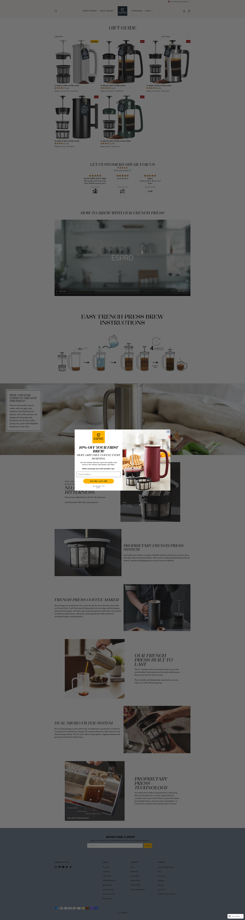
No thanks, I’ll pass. (98, 486)
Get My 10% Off (98, 481)
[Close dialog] (168, 431)
